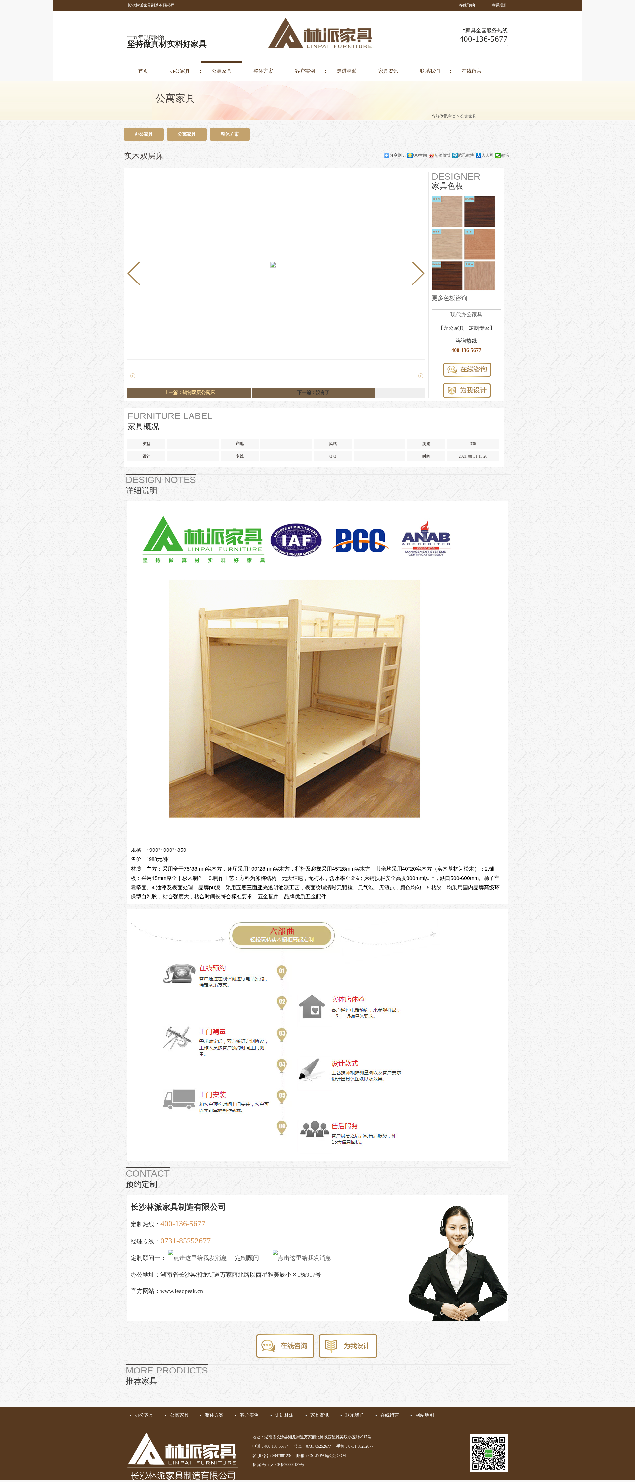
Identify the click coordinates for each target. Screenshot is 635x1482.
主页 (452, 116)
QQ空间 (420, 155)
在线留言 (472, 71)
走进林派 (347, 71)
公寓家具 (222, 71)
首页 (143, 71)
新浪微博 (442, 155)
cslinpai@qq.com (327, 1455)
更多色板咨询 (449, 298)
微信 (505, 155)
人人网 (487, 155)
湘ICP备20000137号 (287, 1464)
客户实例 (305, 71)
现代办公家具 (466, 314)
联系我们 (500, 5)
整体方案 (263, 71)
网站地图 (424, 1415)
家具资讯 (388, 71)
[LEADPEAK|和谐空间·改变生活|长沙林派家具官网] (323, 46)
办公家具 (180, 71)
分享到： (397, 155)
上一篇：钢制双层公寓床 (189, 392)
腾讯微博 (466, 155)
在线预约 (467, 5)
